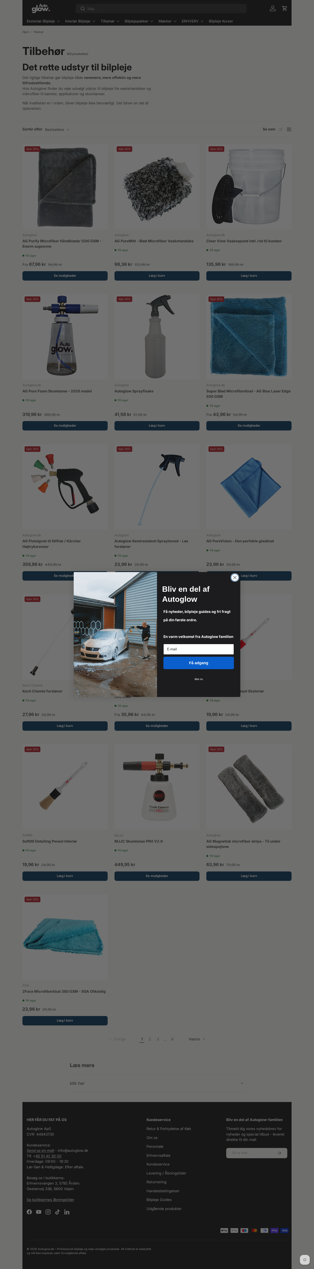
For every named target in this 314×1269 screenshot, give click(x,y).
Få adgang (198, 663)
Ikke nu (199, 679)
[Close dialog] (235, 577)
